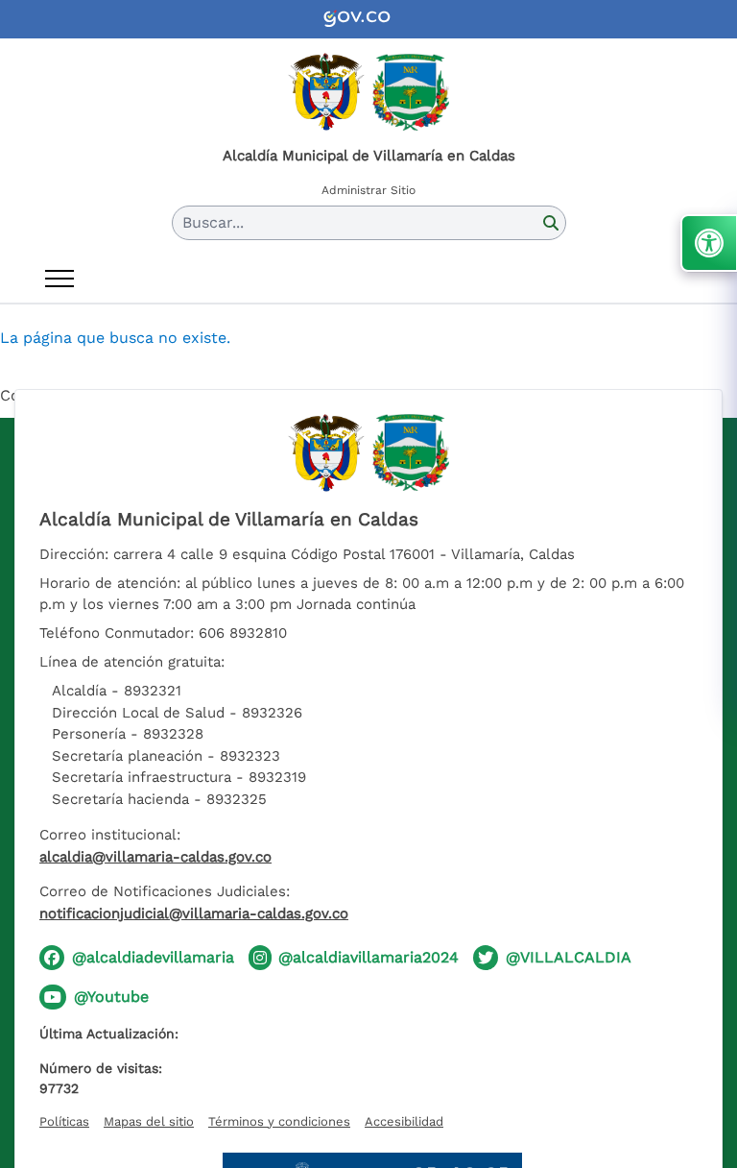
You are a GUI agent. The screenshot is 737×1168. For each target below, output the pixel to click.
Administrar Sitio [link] (368, 190)
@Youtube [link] (111, 996)
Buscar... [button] (213, 222)
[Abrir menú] (59, 278)
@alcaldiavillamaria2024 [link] (368, 957)
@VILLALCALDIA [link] (568, 957)
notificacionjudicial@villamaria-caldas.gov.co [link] (193, 913)
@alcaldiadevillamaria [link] (153, 957)
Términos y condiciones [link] (279, 1121)
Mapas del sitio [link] (149, 1121)
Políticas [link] (64, 1121)
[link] (368, 19)
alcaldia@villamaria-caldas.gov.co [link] (155, 856)
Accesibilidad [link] (404, 1121)
